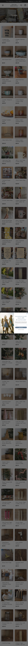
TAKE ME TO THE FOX (21, 329)
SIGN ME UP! (21, 327)
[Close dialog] (27, 313)
